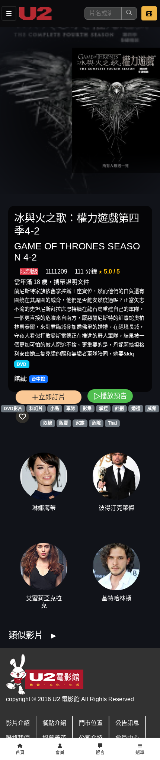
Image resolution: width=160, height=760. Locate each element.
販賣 (63, 423)
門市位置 (91, 723)
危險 (96, 423)
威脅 (151, 408)
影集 (87, 408)
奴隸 (47, 423)
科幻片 (36, 408)
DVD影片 (13, 408)
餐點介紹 (54, 723)
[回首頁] (35, 13)
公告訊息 (127, 723)
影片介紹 (18, 723)
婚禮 (135, 408)
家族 (80, 423)
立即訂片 (51, 397)
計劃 (119, 408)
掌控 (103, 408)
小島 (54, 408)
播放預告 (113, 396)
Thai (112, 423)
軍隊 (70, 408)
